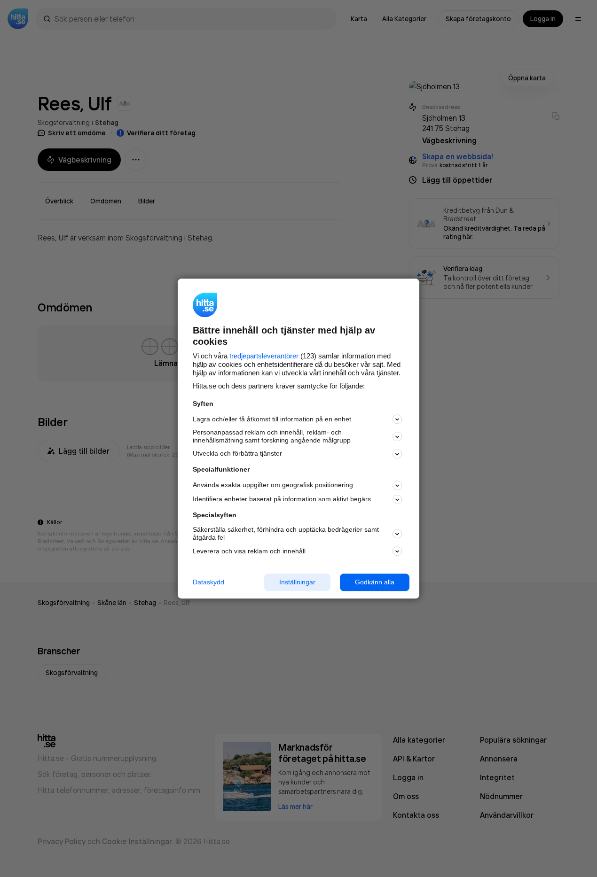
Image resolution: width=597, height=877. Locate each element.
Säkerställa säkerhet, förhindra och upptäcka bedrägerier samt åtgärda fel (286, 534)
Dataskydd (208, 582)
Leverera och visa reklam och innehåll (249, 551)
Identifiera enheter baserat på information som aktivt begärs (282, 499)
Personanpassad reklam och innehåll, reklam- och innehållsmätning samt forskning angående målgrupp (272, 436)
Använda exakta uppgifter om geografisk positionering (273, 485)
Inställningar (297, 582)
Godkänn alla (374, 582)
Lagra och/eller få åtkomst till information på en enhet (272, 419)
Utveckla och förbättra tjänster (237, 454)
